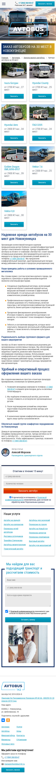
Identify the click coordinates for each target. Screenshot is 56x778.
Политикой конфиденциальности (22, 611)
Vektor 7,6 (37, 166)
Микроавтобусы (8, 735)
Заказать (14, 96)
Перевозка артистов (37, 533)
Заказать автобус (28, 490)
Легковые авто (7, 744)
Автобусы (5, 731)
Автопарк (5, 727)
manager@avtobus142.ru (14, 764)
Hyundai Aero (11, 125)
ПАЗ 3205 (37, 125)
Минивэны (5, 739)
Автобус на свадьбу (12, 520)
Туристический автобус (13, 549)
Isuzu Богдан (11, 83)
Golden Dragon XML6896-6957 (12, 168)
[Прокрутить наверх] (9, 771)
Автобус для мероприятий (40, 545)
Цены (19, 731)
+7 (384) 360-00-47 (26, 3)
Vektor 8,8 (9, 211)
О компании (22, 739)
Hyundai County (40, 83)
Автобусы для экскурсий (39, 520)
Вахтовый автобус (36, 541)
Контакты (21, 735)
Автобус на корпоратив (13, 524)
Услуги (19, 727)
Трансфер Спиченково (13, 540)
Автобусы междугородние (15, 544)
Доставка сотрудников (13, 536)
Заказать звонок (45, 4)
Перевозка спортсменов (39, 537)
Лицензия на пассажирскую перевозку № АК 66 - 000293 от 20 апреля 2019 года (27, 699)
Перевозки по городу (38, 524)
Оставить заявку (28, 619)
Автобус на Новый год (38, 528)
